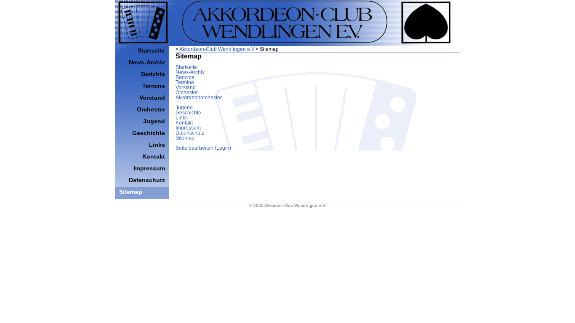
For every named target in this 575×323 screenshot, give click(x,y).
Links (182, 118)
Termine (185, 82)
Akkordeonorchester (199, 98)
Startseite (186, 67)
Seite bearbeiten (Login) (203, 148)
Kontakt (184, 123)
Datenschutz (190, 133)
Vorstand (186, 87)
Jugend (184, 108)
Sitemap (185, 138)
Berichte (185, 77)
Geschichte (188, 113)
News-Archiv (190, 72)
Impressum (188, 128)
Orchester (187, 92)
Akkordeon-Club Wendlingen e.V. (217, 49)
